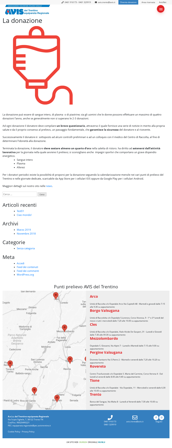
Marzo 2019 (24, 229)
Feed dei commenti (28, 270)
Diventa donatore (128, 2)
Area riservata (148, 2)
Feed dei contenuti (27, 267)
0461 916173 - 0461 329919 (77, 2)
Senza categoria (26, 248)
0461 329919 (110, 424)
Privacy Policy (28, 431)
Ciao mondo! (24, 215)
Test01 (20, 211)
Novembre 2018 (26, 233)
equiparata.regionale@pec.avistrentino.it (32, 425)
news (49, 186)
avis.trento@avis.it (106, 2)
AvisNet (162, 2)
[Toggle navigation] (160, 9)
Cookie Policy (14, 431)
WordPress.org (25, 274)
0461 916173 (110, 421)
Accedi (20, 263)
